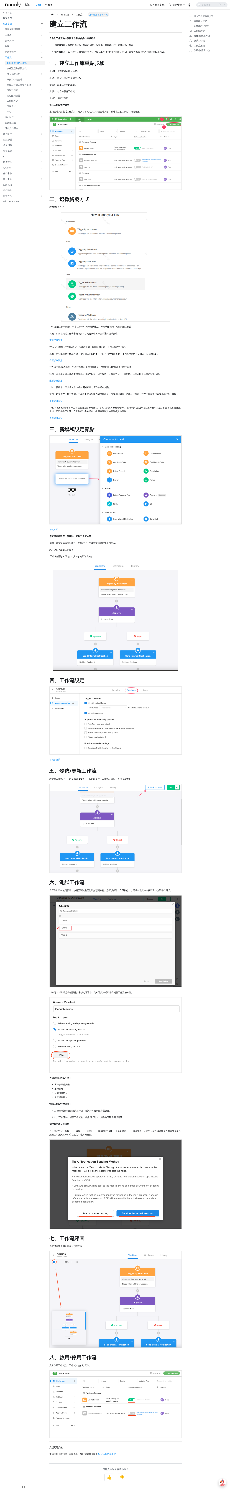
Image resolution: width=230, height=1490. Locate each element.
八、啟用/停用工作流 (199, 50)
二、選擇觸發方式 (198, 21)
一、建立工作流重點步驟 (201, 16)
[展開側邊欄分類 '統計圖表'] (41, 117)
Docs (38, 4)
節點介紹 (53, 529)
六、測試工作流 (197, 40)
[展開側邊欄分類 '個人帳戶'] (41, 133)
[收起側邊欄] (23, 1487)
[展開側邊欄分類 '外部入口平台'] (41, 128)
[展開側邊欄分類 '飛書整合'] (41, 195)
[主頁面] (52, 14)
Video (48, 4)
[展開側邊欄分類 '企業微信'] (41, 184)
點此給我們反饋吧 (107, 1454)
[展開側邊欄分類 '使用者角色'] (41, 51)
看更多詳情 (54, 759)
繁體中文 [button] (177, 4)
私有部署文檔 (157, 4)
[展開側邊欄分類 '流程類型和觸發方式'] (41, 68)
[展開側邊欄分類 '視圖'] (41, 46)
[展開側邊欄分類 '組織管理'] (41, 139)
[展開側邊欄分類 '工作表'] (41, 34)
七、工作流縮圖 (197, 45)
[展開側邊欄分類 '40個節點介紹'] (41, 74)
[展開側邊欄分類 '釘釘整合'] (41, 190)
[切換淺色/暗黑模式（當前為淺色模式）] (189, 4)
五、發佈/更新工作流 (199, 35)
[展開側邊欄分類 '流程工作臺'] (41, 90)
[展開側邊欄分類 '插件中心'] (41, 179)
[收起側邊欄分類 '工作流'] (41, 57)
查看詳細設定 (56, 340)
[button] (23, 23)
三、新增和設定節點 (199, 25)
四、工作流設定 (197, 30)
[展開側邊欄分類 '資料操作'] (41, 40)
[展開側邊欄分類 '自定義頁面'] (41, 122)
